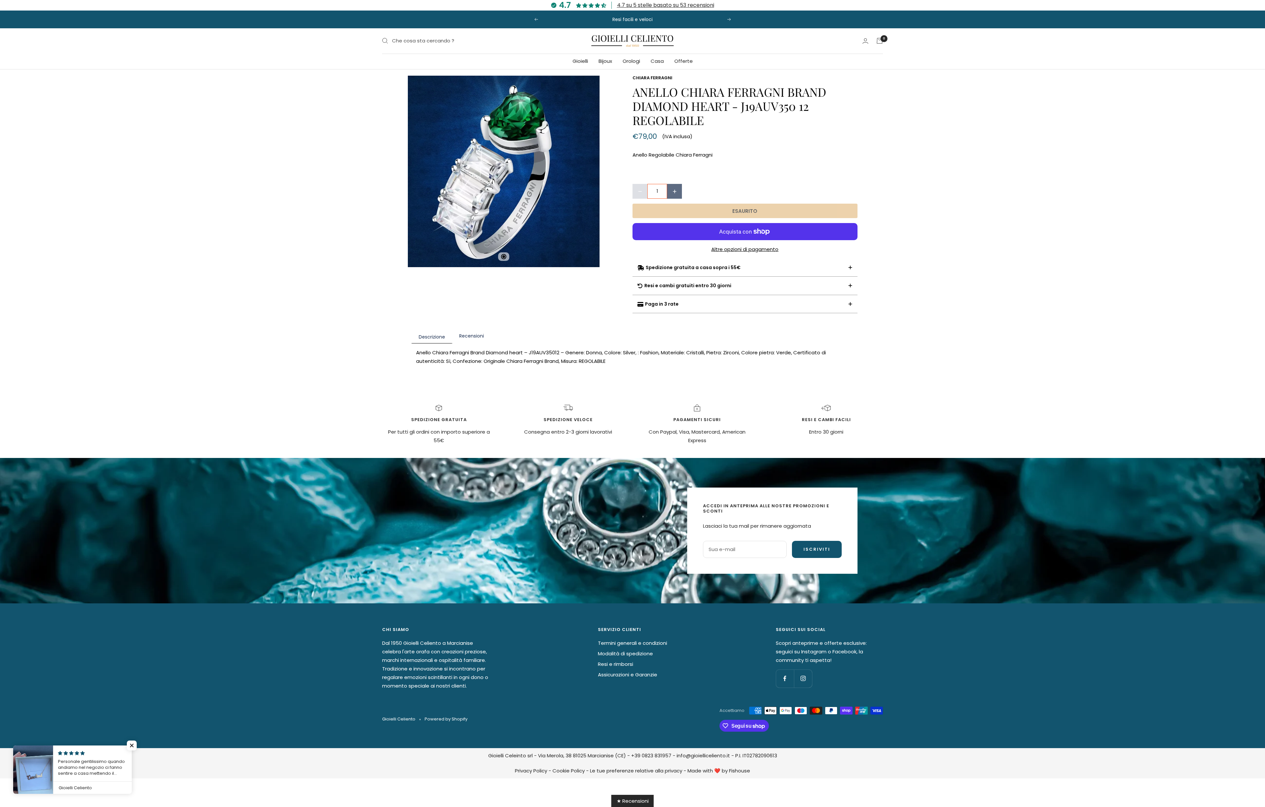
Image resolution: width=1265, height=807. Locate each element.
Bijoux (605, 61)
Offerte (683, 61)
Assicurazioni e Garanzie (627, 674)
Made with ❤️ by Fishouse (719, 770)
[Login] (865, 41)
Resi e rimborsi (615, 664)
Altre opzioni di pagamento (744, 249)
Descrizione (432, 337)
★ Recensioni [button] (633, 800)
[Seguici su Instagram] (803, 678)
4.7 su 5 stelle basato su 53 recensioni (665, 5)
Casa (657, 61)
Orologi (631, 61)
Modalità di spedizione (625, 653)
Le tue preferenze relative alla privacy (636, 770)
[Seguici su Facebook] (785, 678)
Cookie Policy (568, 770)
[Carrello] (879, 41)
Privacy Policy (531, 770)
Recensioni (471, 336)
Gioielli (580, 61)
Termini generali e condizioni (632, 643)
